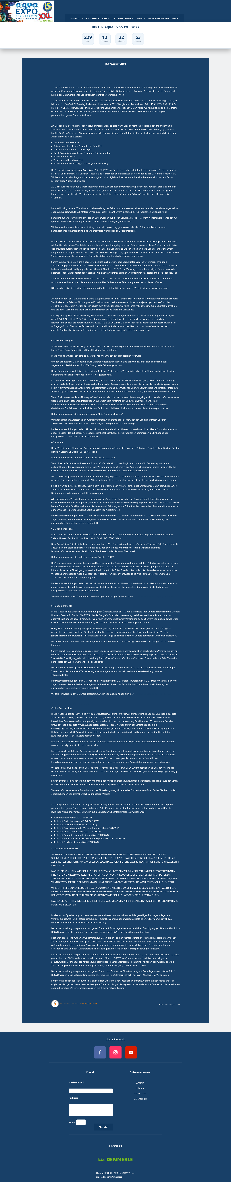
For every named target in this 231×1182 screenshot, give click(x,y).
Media (140, 18)
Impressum (140, 1093)
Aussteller (107, 18)
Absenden (103, 1127)
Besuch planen (89, 18)
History (176, 18)
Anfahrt (140, 1082)
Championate (124, 18)
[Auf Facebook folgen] (100, 1052)
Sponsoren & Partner (158, 18)
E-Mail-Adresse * (76, 1082)
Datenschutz (140, 1098)
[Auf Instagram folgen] (115, 1052)
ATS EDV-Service (128, 1173)
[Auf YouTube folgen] (131, 1052)
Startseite (74, 18)
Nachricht (73, 1098)
